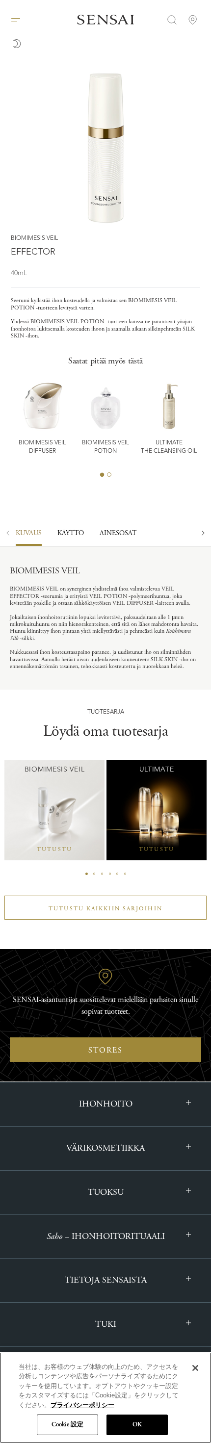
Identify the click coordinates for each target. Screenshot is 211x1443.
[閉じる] (195, 1368)
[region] (105, 1397)
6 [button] (125, 874)
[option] (70, 538)
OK (137, 1424)
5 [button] (117, 874)
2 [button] (109, 475)
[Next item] (203, 538)
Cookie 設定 (67, 1424)
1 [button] (102, 475)
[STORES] (193, 20)
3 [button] (102, 874)
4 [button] (109, 874)
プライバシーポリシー (82, 1405)
